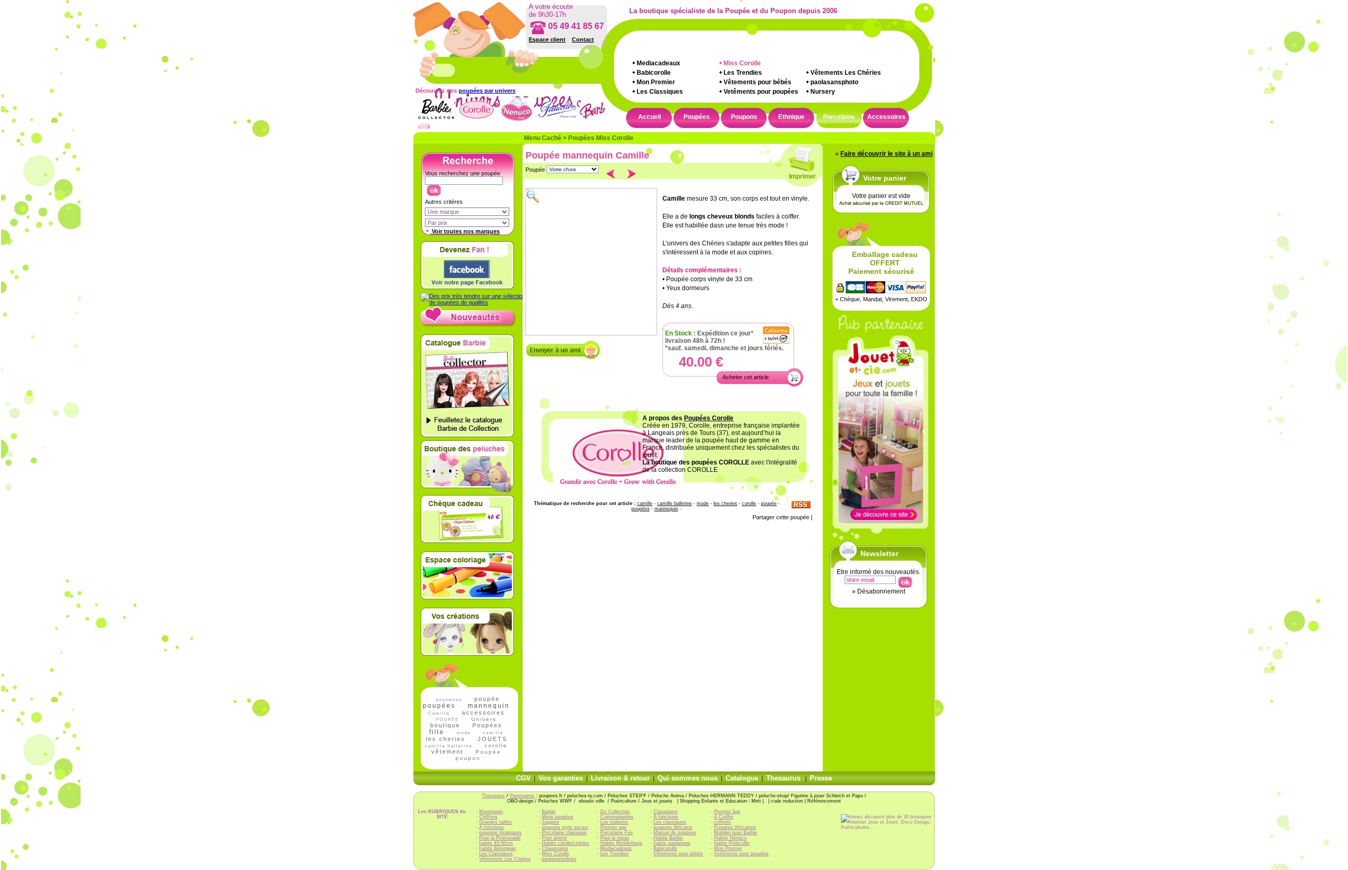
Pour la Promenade (500, 838)
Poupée (488, 752)
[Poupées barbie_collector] (435, 120)
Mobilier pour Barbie (735, 832)
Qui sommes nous (688, 778)
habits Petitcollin (732, 843)
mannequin (489, 705)
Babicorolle (654, 72)
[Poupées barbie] (598, 120)
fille (436, 732)
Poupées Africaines (735, 827)
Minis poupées (557, 816)
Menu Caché (542, 138)
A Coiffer (724, 816)
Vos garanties (561, 778)
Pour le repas (614, 838)
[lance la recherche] (433, 188)
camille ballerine (674, 503)
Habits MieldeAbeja (621, 843)
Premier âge (727, 811)
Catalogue (742, 778)
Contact (583, 39)
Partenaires (522, 795)
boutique (445, 725)
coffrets (722, 822)
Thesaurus (783, 778)
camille (493, 732)
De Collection (615, 811)
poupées (439, 705)
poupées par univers (487, 90)
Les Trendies (742, 72)
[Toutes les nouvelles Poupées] (468, 325)
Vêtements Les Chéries (845, 72)
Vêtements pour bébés (757, 82)
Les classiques (669, 822)
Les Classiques (660, 91)
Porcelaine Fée (616, 832)
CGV (523, 778)
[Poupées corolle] (476, 120)
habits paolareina (671, 843)
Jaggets (550, 822)
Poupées (487, 725)
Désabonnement (881, 591)
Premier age (613, 827)
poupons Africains (672, 827)
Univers (484, 719)
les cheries (445, 739)
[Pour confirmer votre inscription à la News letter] (905, 580)
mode (464, 732)
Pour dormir (554, 838)
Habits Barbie (668, 838)
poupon (468, 758)
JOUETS (492, 739)
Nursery (822, 91)
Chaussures (555, 848)
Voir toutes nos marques (465, 231)
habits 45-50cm (496, 843)
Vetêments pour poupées (760, 91)
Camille (439, 713)
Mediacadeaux (658, 63)
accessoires (483, 712)
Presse (821, 778)
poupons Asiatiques (500, 832)
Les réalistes (614, 822)
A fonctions (491, 827)
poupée (487, 699)
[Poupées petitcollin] (557, 120)
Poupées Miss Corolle (600, 138)
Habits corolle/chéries (565, 843)
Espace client (547, 39)
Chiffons (488, 816)
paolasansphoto (834, 82)
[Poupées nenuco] (517, 120)
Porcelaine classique (564, 832)
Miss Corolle (555, 853)
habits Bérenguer (497, 848)
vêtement (447, 751)
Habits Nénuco (730, 838)
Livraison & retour (620, 778)
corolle (496, 745)
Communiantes (616, 816)
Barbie (549, 811)
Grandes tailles (495, 822)
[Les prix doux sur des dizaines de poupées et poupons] (473, 302)
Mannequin (491, 811)
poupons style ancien (565, 827)
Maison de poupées (674, 832)
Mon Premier (656, 82)
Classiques (665, 811)
